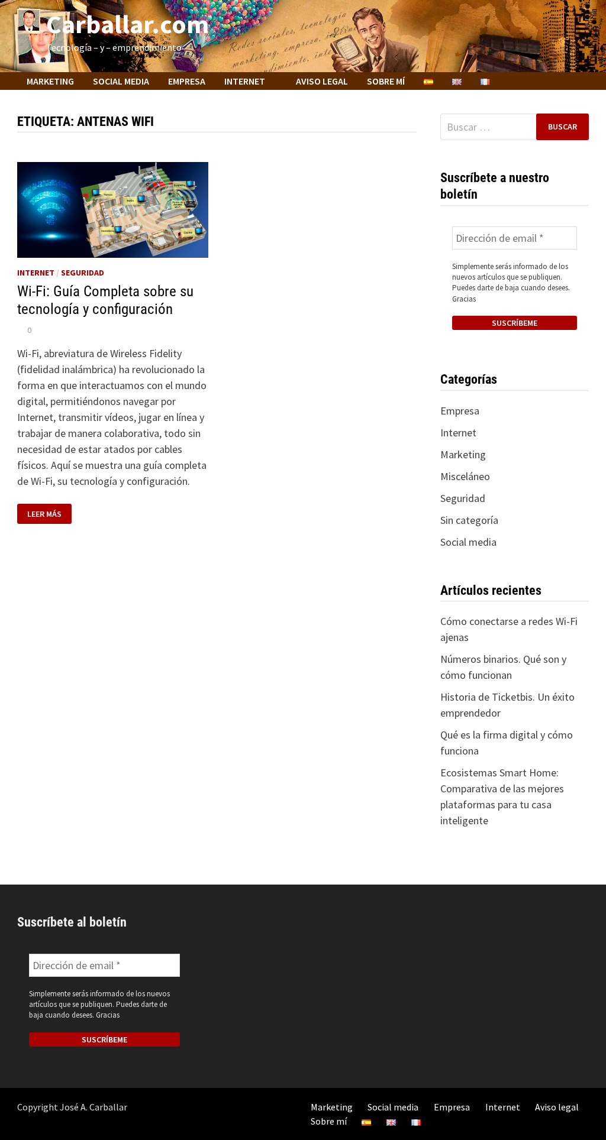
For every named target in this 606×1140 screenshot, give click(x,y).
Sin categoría (469, 520)
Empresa (186, 81)
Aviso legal (322, 81)
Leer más (49, 514)
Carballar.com (127, 24)
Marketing (50, 81)
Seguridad (82, 272)
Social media (121, 81)
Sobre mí (386, 81)
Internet (244, 81)
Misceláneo (465, 476)
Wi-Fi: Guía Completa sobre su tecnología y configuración (105, 300)
